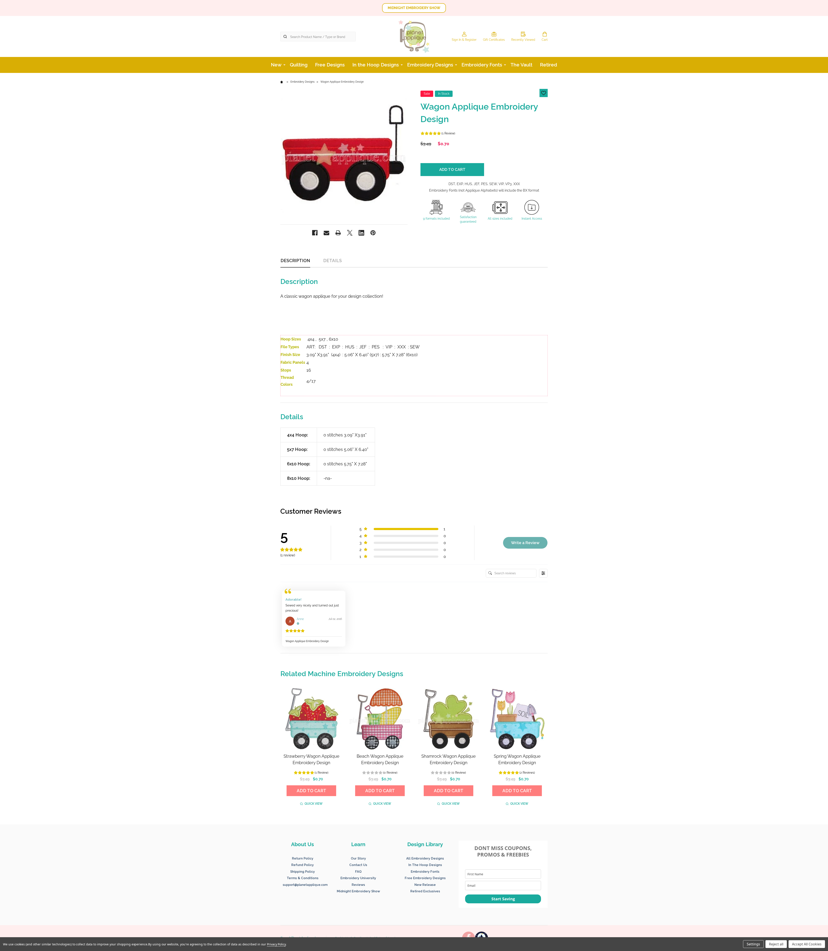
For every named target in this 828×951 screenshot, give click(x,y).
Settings (753, 944)
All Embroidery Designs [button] (425, 858)
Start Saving (503, 898)
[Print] (338, 233)
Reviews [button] (358, 885)
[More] (284, 64)
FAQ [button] (358, 872)
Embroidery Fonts (481, 65)
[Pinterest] (373, 233)
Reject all (776, 944)
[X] (350, 233)
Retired (548, 65)
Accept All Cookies (807, 944)
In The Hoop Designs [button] (425, 865)
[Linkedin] (361, 233)
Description (295, 260)
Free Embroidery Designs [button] (425, 878)
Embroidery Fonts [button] (425, 872)
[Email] (326, 233)
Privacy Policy (276, 944)
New (276, 65)
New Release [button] (425, 885)
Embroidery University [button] (358, 878)
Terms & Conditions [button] (302, 878)
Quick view (313, 803)
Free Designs (330, 65)
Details (332, 260)
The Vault (521, 65)
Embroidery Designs (430, 65)
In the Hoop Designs (375, 65)
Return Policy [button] (302, 858)
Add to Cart (452, 169)
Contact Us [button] (358, 865)
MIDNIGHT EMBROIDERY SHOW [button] (414, 8)
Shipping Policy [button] (302, 872)
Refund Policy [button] (302, 865)
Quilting (298, 65)
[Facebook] (315, 233)
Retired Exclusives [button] (425, 891)
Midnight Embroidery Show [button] (358, 891)
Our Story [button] (358, 858)
